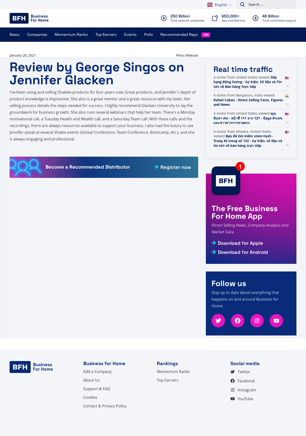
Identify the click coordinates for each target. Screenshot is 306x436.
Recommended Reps (179, 34)
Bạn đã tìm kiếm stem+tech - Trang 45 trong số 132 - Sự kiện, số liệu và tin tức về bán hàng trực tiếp (247, 141)
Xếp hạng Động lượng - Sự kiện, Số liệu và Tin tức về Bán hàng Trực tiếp (247, 82)
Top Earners (105, 34)
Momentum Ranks (71, 34)
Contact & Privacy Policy (104, 406)
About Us (91, 380)
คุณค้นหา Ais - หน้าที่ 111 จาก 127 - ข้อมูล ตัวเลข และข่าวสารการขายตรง (247, 118)
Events (130, 34)
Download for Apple (240, 243)
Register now (175, 167)
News (14, 34)
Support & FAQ (96, 388)
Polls (148, 34)
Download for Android (243, 252)
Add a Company (97, 371)
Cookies (90, 397)
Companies (37, 34)
